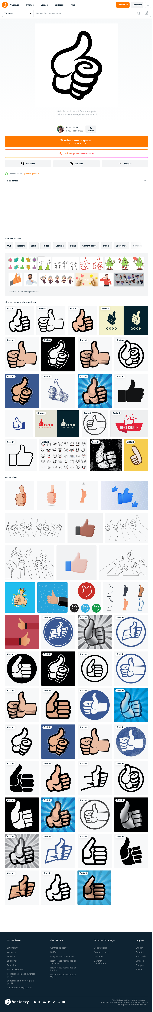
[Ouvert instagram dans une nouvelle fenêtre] (40, 1002)
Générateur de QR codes (19, 987)
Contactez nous (99, 952)
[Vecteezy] (5, 5)
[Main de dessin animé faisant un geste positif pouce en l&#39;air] (19, 320)
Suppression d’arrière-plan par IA (20, 982)
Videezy (10, 956)
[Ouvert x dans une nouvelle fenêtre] (59, 1002)
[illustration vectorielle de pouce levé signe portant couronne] (20, 597)
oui (9, 245)
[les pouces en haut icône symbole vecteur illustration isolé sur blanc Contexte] (83, 495)
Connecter (134, 4)
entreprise (121, 245)
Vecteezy (11, 952)
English (137, 947)
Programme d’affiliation (61, 956)
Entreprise (12, 960)
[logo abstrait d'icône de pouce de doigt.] (57, 423)
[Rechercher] (136, 13)
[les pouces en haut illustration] (22, 632)
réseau (21, 245)
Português (139, 956)
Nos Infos (97, 956)
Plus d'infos (12, 181)
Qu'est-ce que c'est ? (31, 173)
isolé (33, 245)
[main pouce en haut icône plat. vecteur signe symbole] (85, 597)
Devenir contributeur (98, 962)
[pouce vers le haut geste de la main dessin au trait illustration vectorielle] (58, 391)
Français (138, 965)
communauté (89, 245)
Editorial (59, 4)
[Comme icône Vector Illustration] (131, 391)
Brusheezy (12, 947)
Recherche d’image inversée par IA (16, 975)
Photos (30, 4)
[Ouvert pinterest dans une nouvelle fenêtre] (49, 1002)
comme (60, 245)
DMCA (52, 952)
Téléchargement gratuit (75, 142)
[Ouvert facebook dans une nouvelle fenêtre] (35, 1002)
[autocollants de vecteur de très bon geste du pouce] (136, 455)
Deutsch (138, 960)
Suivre (90, 130)
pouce (46, 245)
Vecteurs (14, 4)
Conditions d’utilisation (109, 1002)
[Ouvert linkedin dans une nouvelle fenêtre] (44, 1002)
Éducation (12, 965)
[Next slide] (141, 245)
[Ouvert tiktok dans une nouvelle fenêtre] (54, 1002)
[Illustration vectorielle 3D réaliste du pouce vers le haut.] (85, 528)
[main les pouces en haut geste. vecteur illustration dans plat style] (52, 597)
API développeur (15, 969)
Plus (73, 4)
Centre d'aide (98, 947)
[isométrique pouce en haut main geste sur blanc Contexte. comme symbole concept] (124, 495)
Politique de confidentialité (134, 1002)
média (106, 245)
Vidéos (44, 4)
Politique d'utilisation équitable (129, 1004)
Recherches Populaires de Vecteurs (62, 962)
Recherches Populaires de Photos (62, 969)
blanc (73, 245)
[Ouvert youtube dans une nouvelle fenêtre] (63, 1002)
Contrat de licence (58, 947)
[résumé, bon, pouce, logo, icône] (123, 320)
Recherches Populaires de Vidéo (62, 975)
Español (138, 952)
